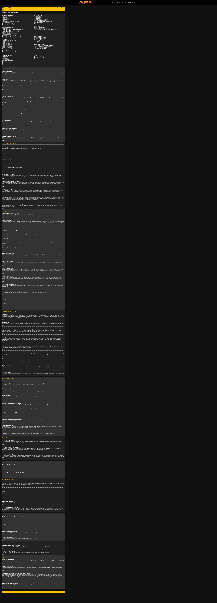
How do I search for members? (39, 40)
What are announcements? (6, 61)
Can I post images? (5, 59)
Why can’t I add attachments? (7, 47)
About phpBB (17, 561)
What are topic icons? (5, 64)
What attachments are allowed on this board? (41, 52)
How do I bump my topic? (6, 52)
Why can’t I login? (5, 20)
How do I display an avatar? (6, 34)
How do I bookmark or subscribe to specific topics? (42, 46)
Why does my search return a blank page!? (41, 39)
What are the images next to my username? (9, 33)
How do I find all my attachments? (39, 53)
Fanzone (130, 2)
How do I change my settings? (7, 28)
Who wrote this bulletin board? (39, 56)
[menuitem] (9, 8)
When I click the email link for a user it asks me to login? (11, 36)
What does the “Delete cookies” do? (8, 24)
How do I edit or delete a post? (7, 41)
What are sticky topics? (6, 62)
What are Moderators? (37, 17)
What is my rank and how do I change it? (9, 35)
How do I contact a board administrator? (40, 59)
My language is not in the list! (7, 32)
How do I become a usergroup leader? (40, 20)
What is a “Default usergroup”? (39, 22)
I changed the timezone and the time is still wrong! (10, 31)
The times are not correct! (6, 30)
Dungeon (119, 2)
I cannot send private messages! (39, 27)
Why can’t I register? (5, 18)
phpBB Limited (32, 560)
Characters (113, 2)
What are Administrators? (38, 16)
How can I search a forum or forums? (40, 37)
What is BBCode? (5, 56)
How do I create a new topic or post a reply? (9, 40)
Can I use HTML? (5, 57)
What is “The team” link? (38, 23)
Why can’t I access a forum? (7, 46)
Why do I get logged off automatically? (8, 23)
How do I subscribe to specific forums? (40, 47)
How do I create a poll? (6, 43)
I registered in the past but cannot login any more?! (10, 21)
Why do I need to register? (6, 16)
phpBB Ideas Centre (50, 567)
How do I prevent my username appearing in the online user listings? (13, 29)
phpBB (52, 176)
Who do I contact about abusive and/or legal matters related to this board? (46, 58)
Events (137, 2)
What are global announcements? (7, 60)
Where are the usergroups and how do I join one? (42, 19)
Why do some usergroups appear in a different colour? (43, 21)
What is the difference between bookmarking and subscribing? (44, 45)
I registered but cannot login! (6, 19)
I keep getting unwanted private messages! (41, 28)
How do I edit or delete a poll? (7, 45)
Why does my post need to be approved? (9, 51)
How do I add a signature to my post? (8, 42)
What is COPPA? (5, 17)
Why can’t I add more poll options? (8, 44)
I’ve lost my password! (6, 22)
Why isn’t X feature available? (39, 57)
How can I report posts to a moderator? (8, 49)
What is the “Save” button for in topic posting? (9, 50)
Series (133, 2)
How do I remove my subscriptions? (40, 48)
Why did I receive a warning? (7, 48)
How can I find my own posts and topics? (40, 41)
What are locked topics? (6, 63)
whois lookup (14, 575)
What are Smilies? (5, 58)
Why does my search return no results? (40, 38)
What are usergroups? (37, 18)
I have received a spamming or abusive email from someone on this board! (46, 29)
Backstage (124, 2)
